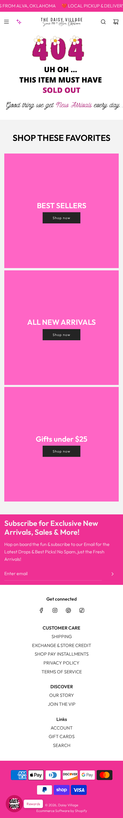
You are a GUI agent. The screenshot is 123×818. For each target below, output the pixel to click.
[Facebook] (41, 610)
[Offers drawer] (19, 21)
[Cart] (116, 21)
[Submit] (112, 574)
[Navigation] (6, 21)
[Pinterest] (68, 610)
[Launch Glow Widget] (14, 803)
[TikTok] (82, 610)
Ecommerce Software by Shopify (61, 811)
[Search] (103, 21)
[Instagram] (55, 610)
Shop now (61, 218)
